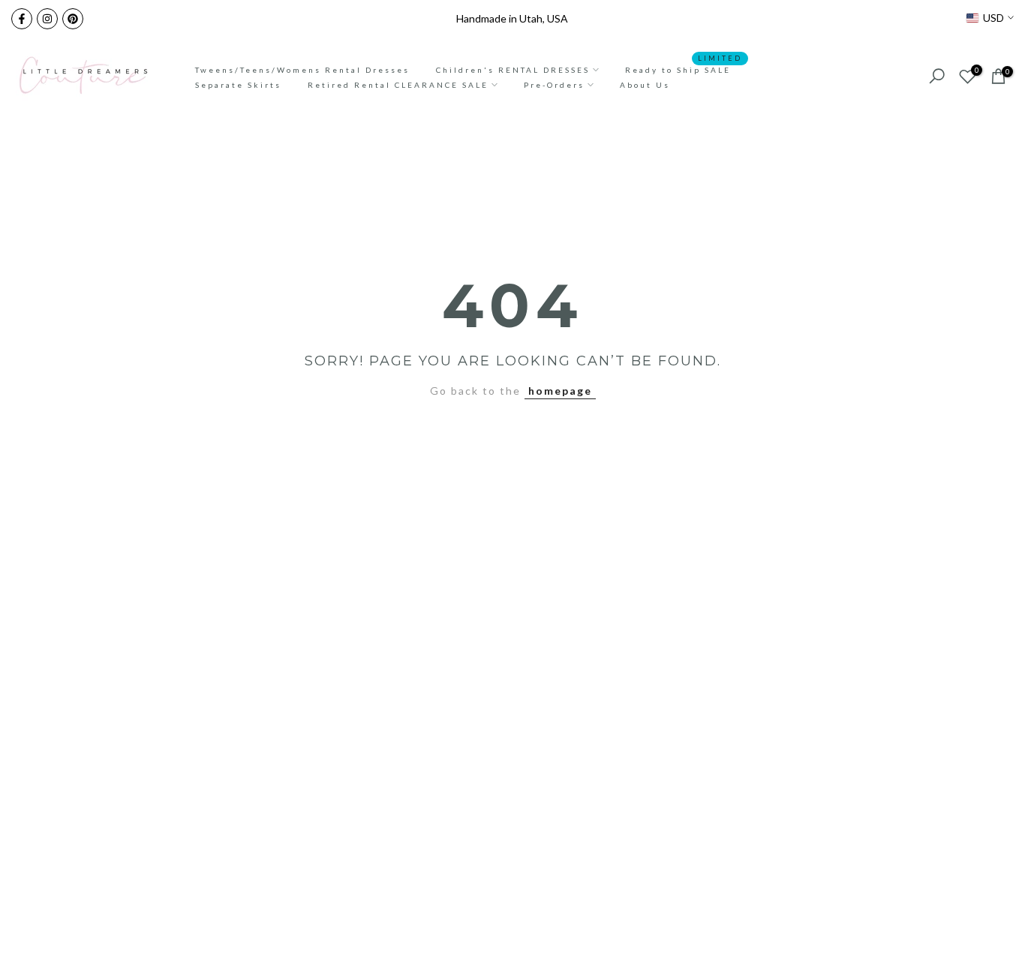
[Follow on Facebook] (21, 18)
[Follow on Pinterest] (72, 18)
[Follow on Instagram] (47, 18)
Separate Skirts (238, 84)
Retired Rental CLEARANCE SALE (398, 84)
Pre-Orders (554, 84)
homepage (560, 390)
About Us (645, 84)
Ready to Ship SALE (683, 68)
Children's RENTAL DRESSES (513, 69)
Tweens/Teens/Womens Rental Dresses (302, 69)
